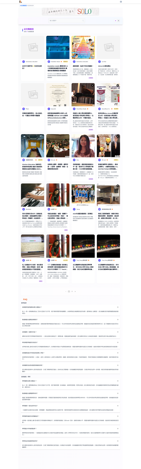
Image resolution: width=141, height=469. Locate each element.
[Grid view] (115, 20)
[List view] (118, 20)
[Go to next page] (75, 291)
